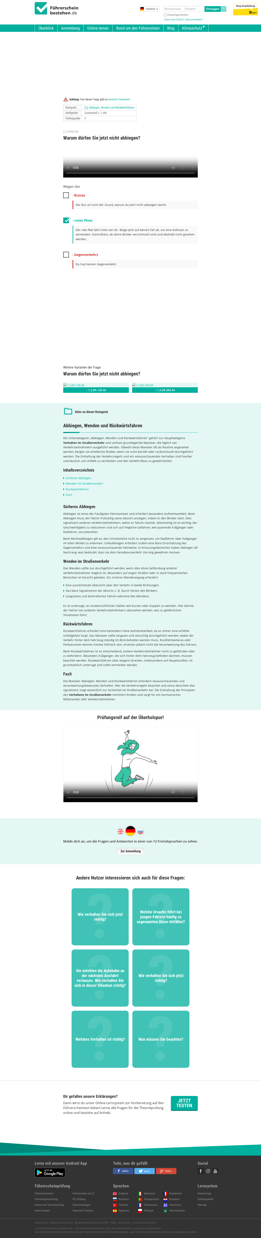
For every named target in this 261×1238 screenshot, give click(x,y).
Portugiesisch (151, 1199)
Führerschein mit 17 (84, 1193)
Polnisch (149, 1210)
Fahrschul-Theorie (83, 1210)
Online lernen (98, 28)
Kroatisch (174, 1199)
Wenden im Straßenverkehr (84, 483)
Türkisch (123, 1205)
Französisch (150, 1205)
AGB (113, 1222)
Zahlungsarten (206, 1199)
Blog (171, 28)
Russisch (124, 1199)
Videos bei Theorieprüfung (49, 1205)
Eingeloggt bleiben (177, 14)
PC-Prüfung (79, 1199)
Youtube (215, 1171)
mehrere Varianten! (119, 99)
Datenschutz (42, 1222)
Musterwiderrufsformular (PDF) (92, 1222)
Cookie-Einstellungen (144, 1222)
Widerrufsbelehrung (62, 1222)
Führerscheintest (44, 1193)
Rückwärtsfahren (77, 489)
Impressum (124, 1222)
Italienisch (149, 1193)
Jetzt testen (184, 1103)
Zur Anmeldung (131, 851)
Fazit (69, 495)
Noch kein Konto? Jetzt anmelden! (183, 19)
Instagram (208, 1171)
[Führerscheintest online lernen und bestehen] (57, 8)
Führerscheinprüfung (46, 1199)
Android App (204, 1193)
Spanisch (124, 1210)
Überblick (46, 28)
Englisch (123, 1193)
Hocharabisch (177, 1210)
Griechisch (175, 1205)
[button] (123, 1171)
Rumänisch (175, 1193)
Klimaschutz (192, 28)
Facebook (201, 1171)
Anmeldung (70, 28)
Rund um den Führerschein (138, 28)
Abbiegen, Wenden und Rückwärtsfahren (112, 107)
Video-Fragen (42, 1210)
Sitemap (202, 1205)
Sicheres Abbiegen (78, 478)
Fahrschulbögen (82, 1205)
